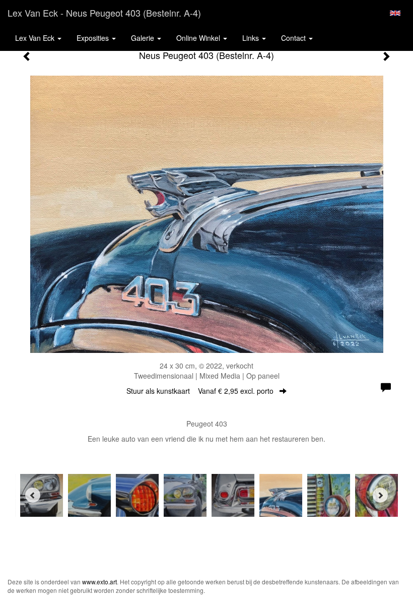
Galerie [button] (143, 38)
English (395, 13)
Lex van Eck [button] (35, 38)
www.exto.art (99, 581)
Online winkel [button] (199, 38)
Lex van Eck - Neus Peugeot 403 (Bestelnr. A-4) (104, 12)
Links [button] (251, 38)
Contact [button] (294, 38)
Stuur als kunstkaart (199, 391)
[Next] (380, 495)
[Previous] (32, 495)
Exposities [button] (94, 38)
